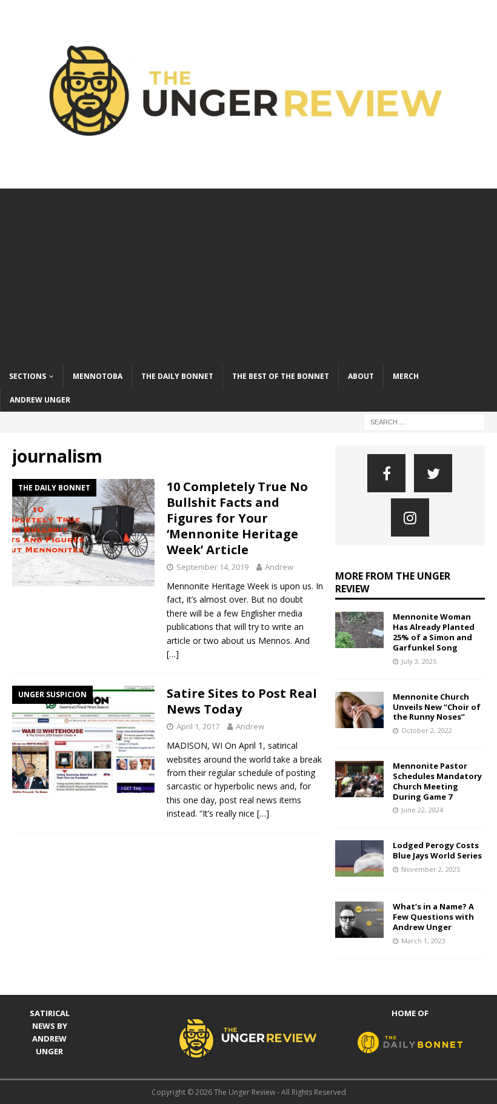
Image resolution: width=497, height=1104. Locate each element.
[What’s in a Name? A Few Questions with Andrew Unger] (359, 920)
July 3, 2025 (418, 661)
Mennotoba (97, 376)
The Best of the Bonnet (280, 376)
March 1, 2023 (423, 940)
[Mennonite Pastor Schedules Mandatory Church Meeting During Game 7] (359, 779)
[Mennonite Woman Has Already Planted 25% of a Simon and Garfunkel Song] (359, 630)
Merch (406, 376)
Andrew (279, 566)
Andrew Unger (40, 400)
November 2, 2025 (430, 869)
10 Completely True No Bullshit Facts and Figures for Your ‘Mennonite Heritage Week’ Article (237, 518)
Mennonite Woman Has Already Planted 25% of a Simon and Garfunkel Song (434, 632)
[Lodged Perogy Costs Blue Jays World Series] (359, 858)
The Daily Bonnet (177, 376)
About (361, 376)
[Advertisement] (248, 273)
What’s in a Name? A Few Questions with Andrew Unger (433, 916)
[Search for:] (424, 421)
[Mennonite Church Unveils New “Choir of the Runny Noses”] (359, 710)
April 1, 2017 (197, 726)
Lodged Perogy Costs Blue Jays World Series (437, 850)
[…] (173, 654)
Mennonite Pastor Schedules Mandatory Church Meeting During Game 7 (437, 781)
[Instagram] (410, 517)
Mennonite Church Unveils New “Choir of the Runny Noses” (437, 707)
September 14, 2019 (212, 566)
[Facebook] (386, 473)
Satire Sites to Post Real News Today (242, 701)
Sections (27, 376)
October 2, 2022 (426, 730)
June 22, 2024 (422, 809)
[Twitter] (433, 473)
